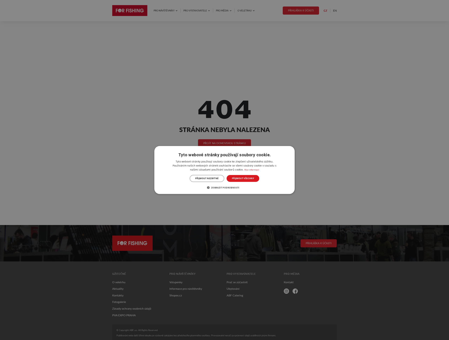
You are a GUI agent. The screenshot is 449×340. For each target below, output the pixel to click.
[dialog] (224, 170)
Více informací (251, 169)
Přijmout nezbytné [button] (207, 178)
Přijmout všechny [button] (243, 178)
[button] (224, 187)
